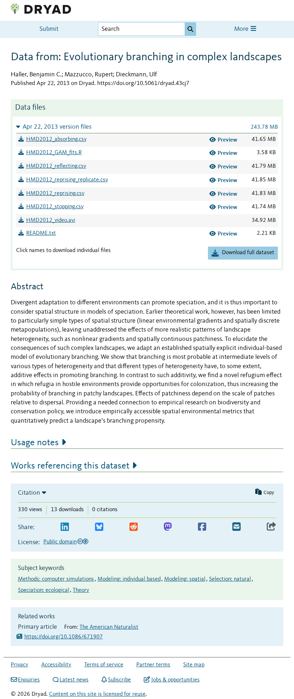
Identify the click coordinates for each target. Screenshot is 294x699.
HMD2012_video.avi (50, 220)
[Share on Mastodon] (167, 527)
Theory (81, 590)
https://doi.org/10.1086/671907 (63, 637)
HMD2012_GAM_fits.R (54, 153)
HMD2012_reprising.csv (55, 193)
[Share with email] (236, 527)
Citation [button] (29, 493)
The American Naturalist (109, 627)
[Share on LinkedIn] (65, 527)
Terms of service (103, 665)
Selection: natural (230, 579)
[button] (147, 126)
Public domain (60, 542)
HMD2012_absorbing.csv (56, 139)
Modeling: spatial (184, 579)
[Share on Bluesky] (99, 527)
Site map (193, 665)
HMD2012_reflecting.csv (56, 166)
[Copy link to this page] (271, 527)
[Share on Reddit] (133, 527)
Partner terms (153, 665)
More (242, 29)
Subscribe (119, 680)
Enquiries (29, 680)
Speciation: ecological (43, 590)
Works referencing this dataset (70, 466)
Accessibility (56, 665)
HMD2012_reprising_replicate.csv (67, 180)
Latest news (74, 680)
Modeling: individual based (129, 579)
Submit (48, 29)
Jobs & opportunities (175, 680)
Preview (227, 139)
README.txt (41, 233)
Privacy (19, 665)
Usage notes (35, 442)
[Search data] (190, 29)
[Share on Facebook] (202, 527)
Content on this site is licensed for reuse (97, 694)
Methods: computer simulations (56, 579)
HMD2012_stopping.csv (55, 207)
